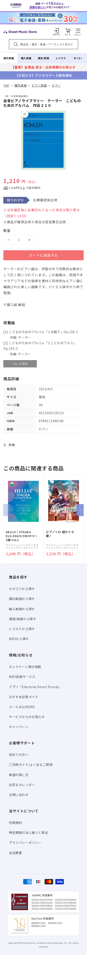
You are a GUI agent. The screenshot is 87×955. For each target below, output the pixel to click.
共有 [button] (11, 445)
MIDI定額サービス (22, 676)
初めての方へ (19, 754)
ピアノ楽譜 (39, 85)
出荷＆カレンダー (22, 784)
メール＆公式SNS (22, 707)
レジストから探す (22, 629)
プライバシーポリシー (25, 842)
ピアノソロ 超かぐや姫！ (60, 534)
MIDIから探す (19, 639)
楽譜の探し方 (19, 775)
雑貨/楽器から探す (22, 619)
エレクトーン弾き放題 (25, 666)
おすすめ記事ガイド (23, 697)
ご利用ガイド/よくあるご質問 (30, 764)
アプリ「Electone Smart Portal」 (35, 687)
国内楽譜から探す (22, 598)
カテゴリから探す (22, 588)
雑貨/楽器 (43, 58)
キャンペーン (18, 726)
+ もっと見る (20, 363)
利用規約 (15, 822)
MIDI (78, 58)
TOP (6, 85)
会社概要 (15, 852)
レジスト (61, 58)
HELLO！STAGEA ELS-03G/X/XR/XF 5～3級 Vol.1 (21, 536)
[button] (78, 30)
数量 (6, 230)
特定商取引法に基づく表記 (28, 832)
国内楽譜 (9, 58)
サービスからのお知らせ (27, 716)
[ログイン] (56, 30)
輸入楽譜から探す (22, 609)
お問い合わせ (19, 794)
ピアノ (56, 85)
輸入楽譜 (26, 58)
